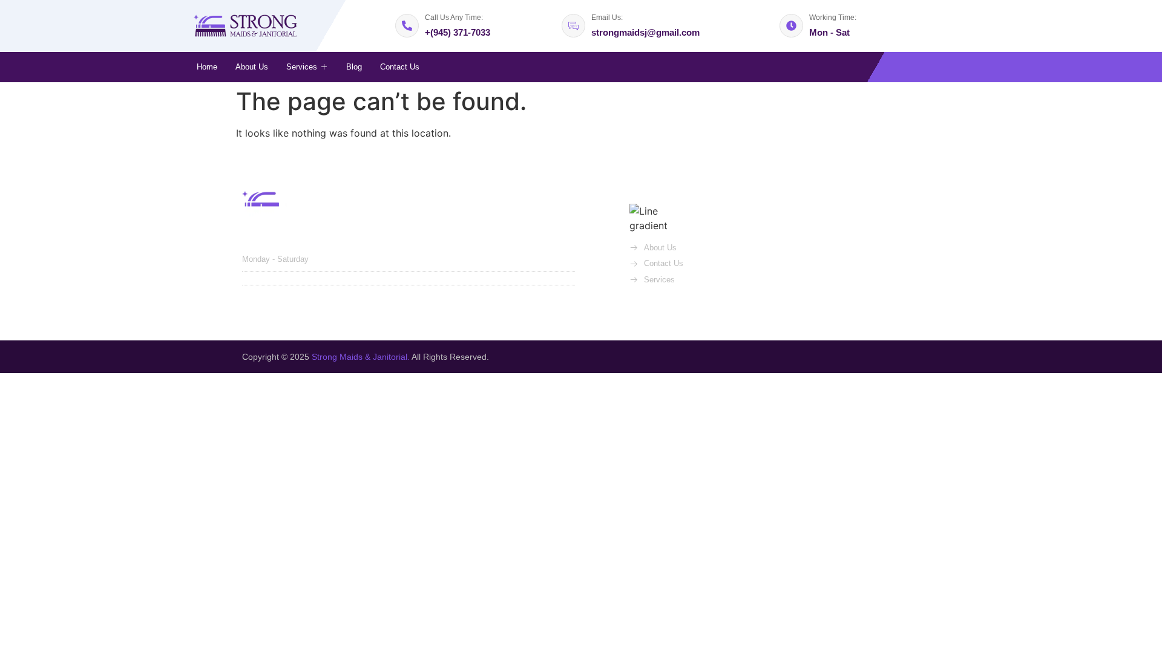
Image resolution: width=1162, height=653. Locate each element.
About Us (251, 66)
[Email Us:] (573, 25)
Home (207, 66)
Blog (354, 66)
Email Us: (607, 17)
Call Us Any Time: (454, 17)
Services (301, 66)
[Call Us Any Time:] (407, 25)
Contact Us (399, 66)
